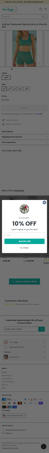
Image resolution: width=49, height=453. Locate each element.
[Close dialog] (44, 202)
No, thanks (24, 248)
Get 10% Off (24, 241)
